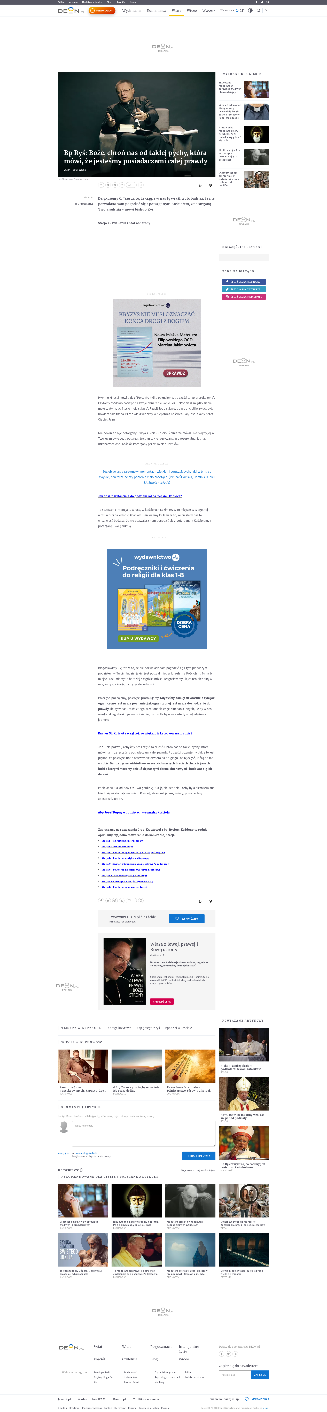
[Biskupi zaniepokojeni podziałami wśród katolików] (244, 1044)
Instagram (267, 2)
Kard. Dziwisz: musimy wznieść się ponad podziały (242, 1116)
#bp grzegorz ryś (148, 1028)
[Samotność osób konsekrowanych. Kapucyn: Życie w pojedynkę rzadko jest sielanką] (83, 1066)
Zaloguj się (63, 1153)
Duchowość (79, 169)
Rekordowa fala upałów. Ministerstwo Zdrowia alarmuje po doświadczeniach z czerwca (189, 1091)
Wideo (192, 11)
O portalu (62, 1408)
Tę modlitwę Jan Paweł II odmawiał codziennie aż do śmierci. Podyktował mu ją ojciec (135, 1274)
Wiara (176, 11)
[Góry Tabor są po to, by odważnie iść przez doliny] (137, 1066)
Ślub (96, 1382)
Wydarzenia (132, 11)
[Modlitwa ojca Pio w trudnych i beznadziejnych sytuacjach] (256, 157)
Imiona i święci (131, 1382)
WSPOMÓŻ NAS (260, 1399)
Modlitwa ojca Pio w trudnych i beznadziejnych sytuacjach (229, 155)
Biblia (61, 2)
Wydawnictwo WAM (92, 1399)
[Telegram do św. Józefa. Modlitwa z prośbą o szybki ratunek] (83, 1250)
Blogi (109, 2)
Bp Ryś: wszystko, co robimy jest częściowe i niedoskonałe (243, 1165)
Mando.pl (119, 1399)
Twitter (262, 2)
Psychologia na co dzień (167, 1377)
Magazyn (73, 2)
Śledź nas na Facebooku (246, 281)
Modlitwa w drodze (92, 2)
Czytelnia (226, 1277)
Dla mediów (120, 1408)
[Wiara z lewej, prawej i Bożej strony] (125, 971)
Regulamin (74, 1408)
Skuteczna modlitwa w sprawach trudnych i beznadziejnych (230, 87)
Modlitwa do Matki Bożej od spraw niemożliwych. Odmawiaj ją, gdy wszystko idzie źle (187, 1274)
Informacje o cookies (149, 1408)
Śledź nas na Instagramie (246, 296)
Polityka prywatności (92, 1408)
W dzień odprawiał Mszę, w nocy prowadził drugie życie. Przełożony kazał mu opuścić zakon (230, 113)
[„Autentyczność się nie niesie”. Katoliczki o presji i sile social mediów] (256, 179)
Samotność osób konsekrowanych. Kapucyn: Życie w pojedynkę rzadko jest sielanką (83, 1091)
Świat (98, 1347)
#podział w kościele (178, 1028)
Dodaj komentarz (199, 1156)
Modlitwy (159, 1382)
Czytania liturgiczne (165, 1372)
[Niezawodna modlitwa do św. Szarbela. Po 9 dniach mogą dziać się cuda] (256, 134)
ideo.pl (266, 1408)
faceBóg (121, 2)
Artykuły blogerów (103, 1377)
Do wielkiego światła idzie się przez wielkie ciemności (242, 1272)
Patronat (165, 1408)
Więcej (207, 10)
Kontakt (108, 1408)
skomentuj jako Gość (86, 1153)
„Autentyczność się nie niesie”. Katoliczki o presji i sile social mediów (229, 179)
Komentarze (157, 11)
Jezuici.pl (64, 1399)
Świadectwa (130, 1377)
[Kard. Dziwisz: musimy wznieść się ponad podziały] (244, 1094)
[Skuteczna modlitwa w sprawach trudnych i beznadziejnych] (256, 89)
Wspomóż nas (190, 918)
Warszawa (226, 10)
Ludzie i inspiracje (194, 1377)
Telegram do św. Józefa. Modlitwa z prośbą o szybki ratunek (81, 1272)
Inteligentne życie (189, 1349)
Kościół (225, 1072)
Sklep (133, 2)
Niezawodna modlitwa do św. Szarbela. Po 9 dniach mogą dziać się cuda (230, 134)
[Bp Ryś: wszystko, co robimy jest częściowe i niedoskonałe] (244, 1143)
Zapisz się (260, 1374)
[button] (250, 10)
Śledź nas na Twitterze (245, 289)
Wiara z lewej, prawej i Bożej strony (174, 947)
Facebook (256, 2)
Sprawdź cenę (162, 1001)
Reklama (132, 1408)
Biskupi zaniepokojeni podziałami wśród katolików (241, 1067)
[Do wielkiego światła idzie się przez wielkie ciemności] (244, 1250)
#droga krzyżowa (119, 1028)
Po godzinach (161, 1347)
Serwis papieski (102, 1372)
